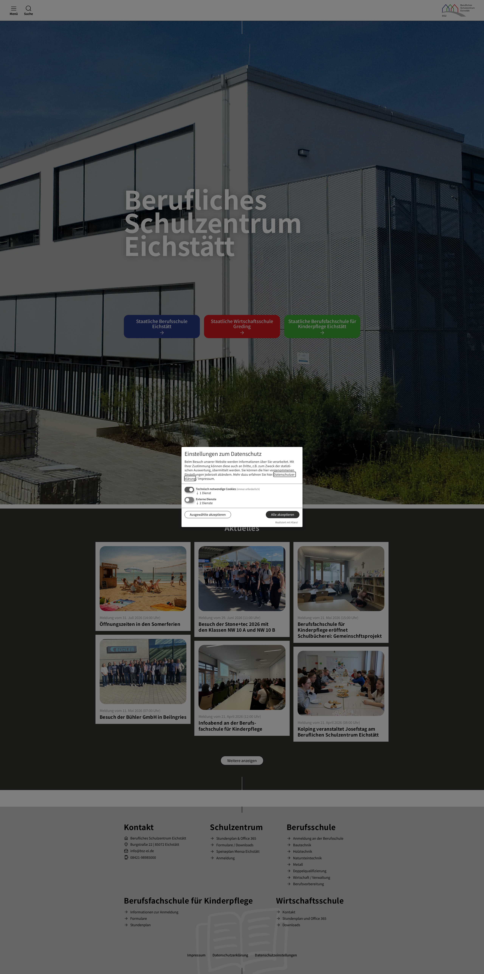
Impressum (206, 478)
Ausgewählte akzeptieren (208, 514)
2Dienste (204, 503)
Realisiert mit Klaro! (286, 522)
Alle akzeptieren (282, 514)
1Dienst (203, 493)
